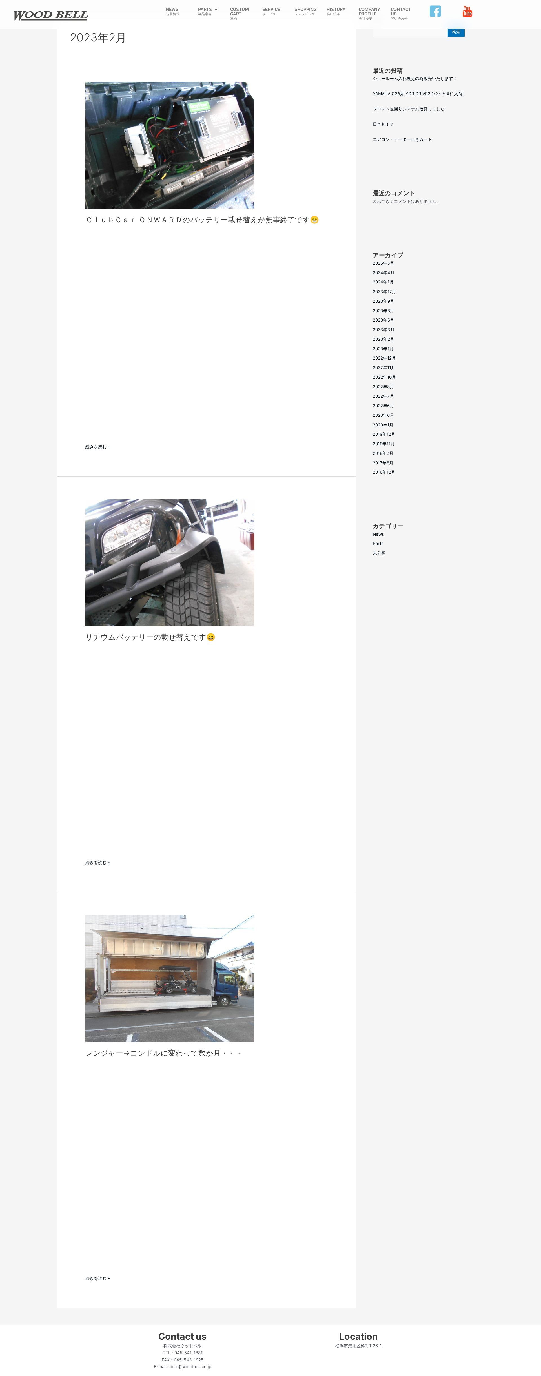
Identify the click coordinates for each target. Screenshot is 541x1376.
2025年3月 (383, 263)
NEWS (172, 9)
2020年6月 (383, 415)
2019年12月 (384, 434)
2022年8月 (383, 386)
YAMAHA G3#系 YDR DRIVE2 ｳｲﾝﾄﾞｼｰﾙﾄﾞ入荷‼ (419, 93)
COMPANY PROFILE (369, 12)
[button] (207, 9)
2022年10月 (384, 377)
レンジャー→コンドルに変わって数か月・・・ (164, 1053)
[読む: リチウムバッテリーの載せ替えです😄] (169, 562)
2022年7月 (383, 396)
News (378, 534)
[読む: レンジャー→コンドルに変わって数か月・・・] (169, 978)
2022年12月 (384, 358)
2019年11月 (384, 443)
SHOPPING (305, 9)
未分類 (379, 553)
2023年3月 (383, 329)
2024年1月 (383, 282)
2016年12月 (384, 472)
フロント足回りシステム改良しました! (409, 109)
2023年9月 (383, 301)
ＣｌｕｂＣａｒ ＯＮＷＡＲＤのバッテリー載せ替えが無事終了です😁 (202, 219)
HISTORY (336, 9)
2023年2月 (383, 339)
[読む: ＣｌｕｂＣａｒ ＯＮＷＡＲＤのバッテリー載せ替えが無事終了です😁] (169, 144)
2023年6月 (383, 320)
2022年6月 (383, 405)
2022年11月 (384, 367)
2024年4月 (383, 272)
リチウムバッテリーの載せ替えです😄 (150, 637)
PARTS (205, 9)
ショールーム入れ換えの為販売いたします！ (415, 78)
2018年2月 (383, 453)
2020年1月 (383, 424)
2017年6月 (383, 463)
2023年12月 (384, 291)
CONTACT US (401, 12)
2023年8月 (383, 310)
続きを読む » (97, 446)
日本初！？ (383, 124)
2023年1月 (383, 348)
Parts (378, 543)
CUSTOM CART (239, 12)
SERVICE (271, 9)
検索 (456, 31)
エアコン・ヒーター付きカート (402, 139)
